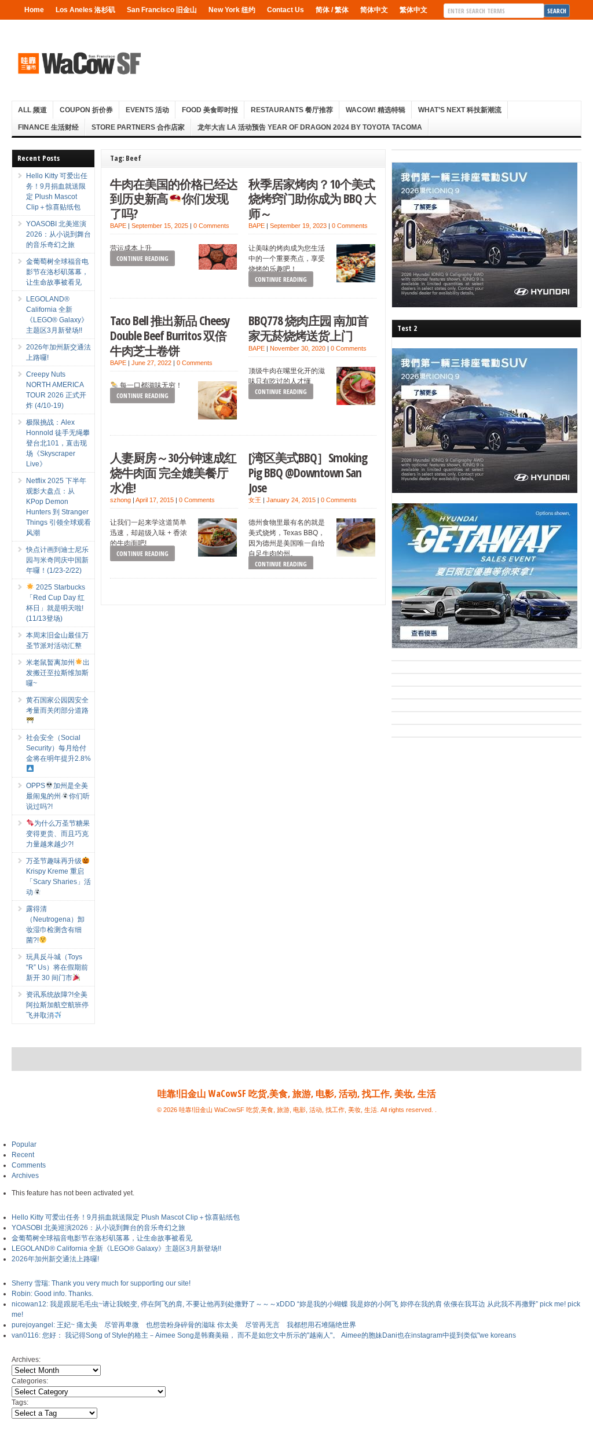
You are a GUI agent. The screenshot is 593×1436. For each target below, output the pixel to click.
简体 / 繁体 (332, 10)
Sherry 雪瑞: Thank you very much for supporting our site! (101, 1283)
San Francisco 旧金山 (162, 10)
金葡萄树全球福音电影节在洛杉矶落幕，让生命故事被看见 (57, 271)
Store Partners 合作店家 (138, 127)
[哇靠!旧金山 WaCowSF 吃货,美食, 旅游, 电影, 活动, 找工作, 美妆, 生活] (79, 63)
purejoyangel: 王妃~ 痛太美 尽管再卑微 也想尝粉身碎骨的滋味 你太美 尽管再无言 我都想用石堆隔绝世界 (184, 1325)
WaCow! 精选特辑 (375, 110)
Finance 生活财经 (48, 127)
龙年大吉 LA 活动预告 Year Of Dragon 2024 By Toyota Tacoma (309, 127)
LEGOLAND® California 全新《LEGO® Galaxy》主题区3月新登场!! (116, 1248)
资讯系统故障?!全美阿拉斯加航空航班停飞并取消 (57, 1005)
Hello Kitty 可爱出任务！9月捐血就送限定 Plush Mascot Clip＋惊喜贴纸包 (126, 1217)
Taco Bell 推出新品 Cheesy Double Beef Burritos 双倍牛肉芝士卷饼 (170, 335)
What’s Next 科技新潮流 (460, 110)
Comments (29, 1165)
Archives (25, 1176)
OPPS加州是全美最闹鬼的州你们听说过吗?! (58, 796)
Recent (23, 1155)
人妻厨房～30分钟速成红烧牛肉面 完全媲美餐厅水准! (173, 472)
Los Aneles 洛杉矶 (85, 10)
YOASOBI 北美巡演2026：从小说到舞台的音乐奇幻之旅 (58, 234)
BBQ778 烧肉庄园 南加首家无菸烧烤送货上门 (308, 328)
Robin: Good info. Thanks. (52, 1294)
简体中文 (374, 10)
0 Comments (211, 225)
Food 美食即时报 (210, 110)
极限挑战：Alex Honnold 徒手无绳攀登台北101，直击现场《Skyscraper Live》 (58, 443)
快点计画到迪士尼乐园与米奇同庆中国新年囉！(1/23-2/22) (57, 560)
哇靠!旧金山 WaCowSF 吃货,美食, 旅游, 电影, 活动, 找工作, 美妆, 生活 (297, 1093)
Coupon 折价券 (86, 110)
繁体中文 (413, 10)
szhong (120, 499)
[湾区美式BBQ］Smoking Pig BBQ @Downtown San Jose (307, 472)
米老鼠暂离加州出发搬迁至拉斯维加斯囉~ (58, 672)
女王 (254, 499)
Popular (24, 1144)
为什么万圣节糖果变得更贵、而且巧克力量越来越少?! (58, 833)
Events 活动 (147, 110)
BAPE (118, 225)
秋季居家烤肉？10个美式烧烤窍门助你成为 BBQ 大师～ (312, 198)
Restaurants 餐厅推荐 (292, 110)
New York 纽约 (231, 10)
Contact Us (285, 10)
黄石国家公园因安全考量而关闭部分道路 (57, 705)
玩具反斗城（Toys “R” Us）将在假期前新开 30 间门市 (57, 967)
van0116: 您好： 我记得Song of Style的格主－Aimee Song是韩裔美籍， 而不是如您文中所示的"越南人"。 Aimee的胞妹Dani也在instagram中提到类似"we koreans (264, 1335)
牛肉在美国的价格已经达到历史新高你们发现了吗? (173, 198)
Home (34, 10)
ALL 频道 (32, 110)
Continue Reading (142, 258)
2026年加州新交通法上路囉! (55, 1259)
